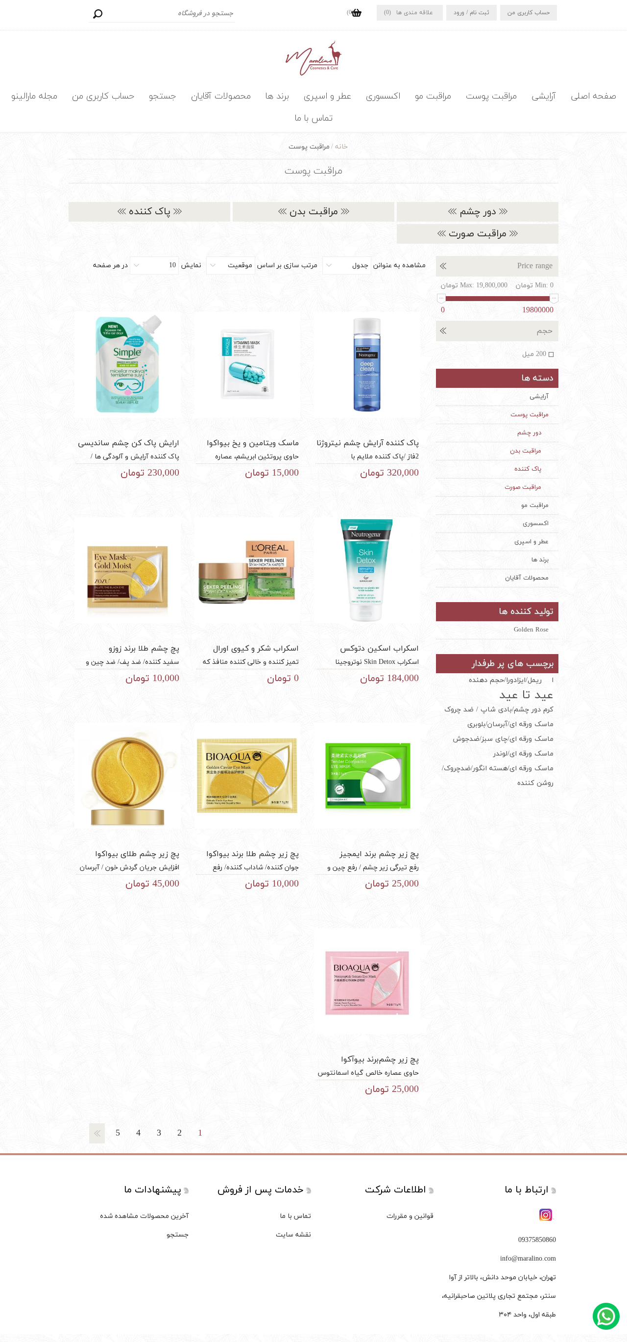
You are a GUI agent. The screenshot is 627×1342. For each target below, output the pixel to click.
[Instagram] (546, 1215)
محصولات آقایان (221, 96)
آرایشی (543, 96)
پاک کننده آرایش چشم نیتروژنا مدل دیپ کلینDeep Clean (367, 448)
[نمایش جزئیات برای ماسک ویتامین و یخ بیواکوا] (247, 364)
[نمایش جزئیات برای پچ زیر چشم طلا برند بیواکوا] (247, 775)
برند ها (277, 96)
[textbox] (162, 14)
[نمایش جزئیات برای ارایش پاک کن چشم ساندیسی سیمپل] (127, 364)
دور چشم (478, 212)
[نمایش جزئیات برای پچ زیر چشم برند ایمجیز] (367, 775)
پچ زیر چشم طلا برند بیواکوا (252, 854)
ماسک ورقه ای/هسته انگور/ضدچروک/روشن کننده (498, 775)
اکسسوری (383, 96)
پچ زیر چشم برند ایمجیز (379, 854)
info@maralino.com (528, 1259)
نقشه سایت (293, 1235)
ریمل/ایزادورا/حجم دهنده (505, 680)
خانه (341, 147)
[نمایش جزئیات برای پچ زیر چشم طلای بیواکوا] (127, 775)
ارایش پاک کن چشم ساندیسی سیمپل (128, 448)
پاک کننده (149, 212)
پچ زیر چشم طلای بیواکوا (137, 854)
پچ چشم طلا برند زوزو (144, 648)
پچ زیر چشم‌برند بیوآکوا (380, 1059)
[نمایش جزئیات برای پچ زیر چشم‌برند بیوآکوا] (367, 981)
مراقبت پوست (491, 96)
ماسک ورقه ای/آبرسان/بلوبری (510, 724)
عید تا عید (526, 695)
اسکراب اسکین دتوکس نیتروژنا (379, 654)
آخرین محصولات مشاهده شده (144, 1216)
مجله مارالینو (34, 96)
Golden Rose (531, 630)
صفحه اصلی (593, 96)
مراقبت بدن (314, 212)
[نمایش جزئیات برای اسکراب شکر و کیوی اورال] (247, 570)
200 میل (534, 354)
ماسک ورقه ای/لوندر (523, 754)
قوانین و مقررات (410, 1216)
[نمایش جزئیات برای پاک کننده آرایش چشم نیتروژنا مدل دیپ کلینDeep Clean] (367, 364)
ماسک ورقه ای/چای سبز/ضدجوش (503, 739)
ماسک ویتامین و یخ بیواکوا (253, 443)
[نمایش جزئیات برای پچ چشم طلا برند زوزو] (127, 570)
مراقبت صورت (477, 234)
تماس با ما (314, 118)
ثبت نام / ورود (471, 13)
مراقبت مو (433, 96)
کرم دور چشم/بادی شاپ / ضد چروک (499, 710)
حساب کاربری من (528, 13)
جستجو (97, 14)
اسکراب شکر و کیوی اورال (256, 648)
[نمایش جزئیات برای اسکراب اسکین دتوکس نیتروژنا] (367, 570)
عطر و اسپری (327, 96)
